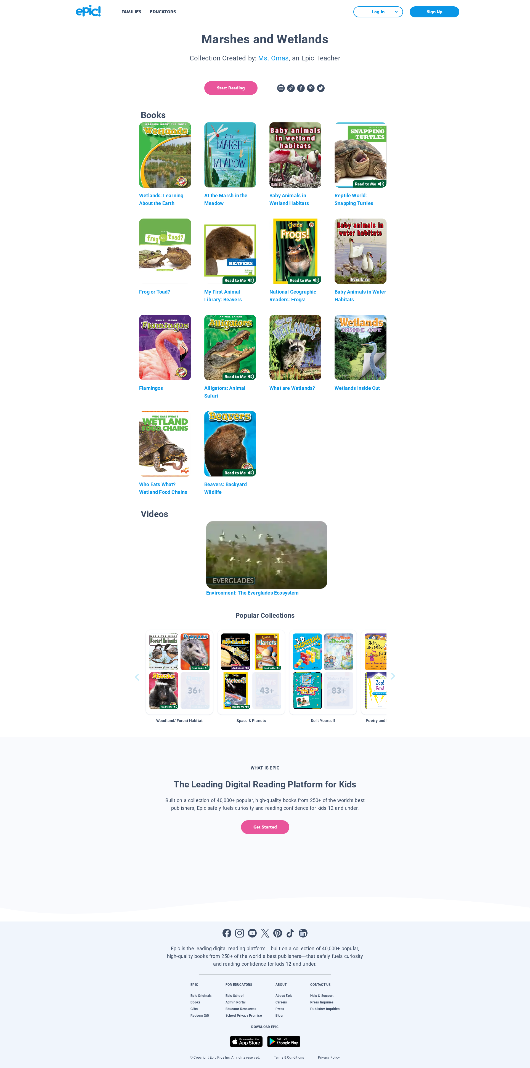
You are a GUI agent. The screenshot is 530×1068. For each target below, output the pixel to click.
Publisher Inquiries (325, 1009)
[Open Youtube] (252, 933)
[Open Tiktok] (290, 933)
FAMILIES (131, 12)
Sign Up (434, 12)
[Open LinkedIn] (303, 933)
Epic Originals (200, 996)
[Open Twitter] (265, 933)
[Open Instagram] (239, 933)
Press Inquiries (321, 1002)
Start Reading (231, 88)
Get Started (265, 827)
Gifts (194, 1009)
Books (195, 1002)
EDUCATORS (163, 12)
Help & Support (321, 996)
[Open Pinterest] (277, 933)
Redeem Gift (199, 1016)
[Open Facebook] (226, 933)
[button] (179, 672)
